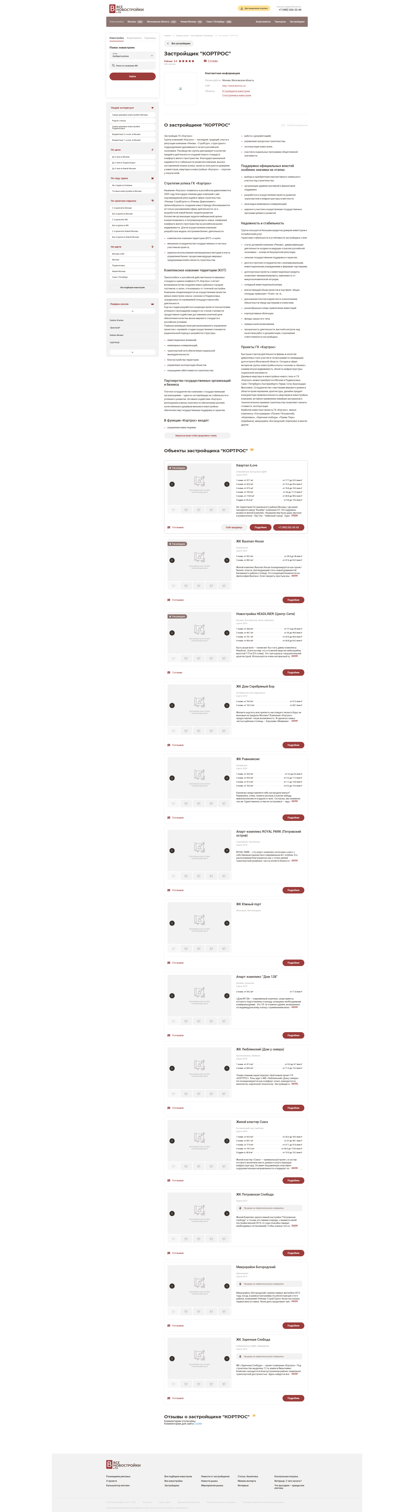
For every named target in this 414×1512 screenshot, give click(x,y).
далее (294, 515)
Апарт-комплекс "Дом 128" (257, 976)
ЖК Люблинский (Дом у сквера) (260, 1049)
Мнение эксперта (247, 1480)
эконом (198, 295)
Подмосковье (212, 295)
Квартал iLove (246, 465)
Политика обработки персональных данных (263, 1502)
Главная (167, 35)
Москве (279, 380)
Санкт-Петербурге (251, 383)
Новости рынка (209, 1480)
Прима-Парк (287, 417)
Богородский (277, 420)
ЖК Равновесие (248, 759)
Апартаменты (134, 37)
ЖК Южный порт (248, 904)
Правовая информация (189, 1502)
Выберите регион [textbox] (121, 56)
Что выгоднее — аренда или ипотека (289, 1487)
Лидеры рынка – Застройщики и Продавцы (194, 35)
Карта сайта (165, 1502)
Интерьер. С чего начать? (288, 1480)
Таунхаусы (150, 37)
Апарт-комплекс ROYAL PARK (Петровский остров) (268, 833)
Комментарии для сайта (183, 1423)
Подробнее (261, 527)
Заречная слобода (267, 417)
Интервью (243, 1485)
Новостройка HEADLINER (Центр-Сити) (265, 614)
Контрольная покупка (286, 1476)
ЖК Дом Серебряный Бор (255, 686)
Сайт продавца (234, 527)
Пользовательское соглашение (221, 1502)
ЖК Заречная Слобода (253, 1339)
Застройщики (171, 1485)
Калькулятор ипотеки (118, 1485)
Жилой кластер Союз (252, 1122)
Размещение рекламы (118, 1476)
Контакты (147, 1502)
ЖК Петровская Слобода (255, 1194)
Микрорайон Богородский (255, 1267)
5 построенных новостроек (236, 95)
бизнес (300, 365)
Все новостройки (173, 1480)
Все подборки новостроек (132, 287)
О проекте (111, 1480)
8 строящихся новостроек (236, 91)
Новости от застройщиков (215, 1476)
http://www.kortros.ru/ (234, 85)
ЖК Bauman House (250, 541)
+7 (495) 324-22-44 (290, 9)
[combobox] (132, 56)
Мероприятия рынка (212, 1485)
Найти (132, 76)
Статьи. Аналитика (248, 1476)
